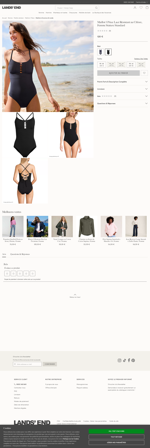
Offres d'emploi (51, 388)
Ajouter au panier (118, 73)
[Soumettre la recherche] (96, 7)
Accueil (4, 18)
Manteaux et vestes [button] (60, 13)
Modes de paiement (21, 401)
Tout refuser (116, 437)
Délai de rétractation (21, 405)
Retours (16, 398)
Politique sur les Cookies (71, 439)
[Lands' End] (11, 7)
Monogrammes (82, 384)
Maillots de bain (19, 18)
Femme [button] (41, 13)
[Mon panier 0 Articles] (147, 7)
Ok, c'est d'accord (116, 431)
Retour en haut (75, 297)
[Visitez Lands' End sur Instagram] (119, 360)
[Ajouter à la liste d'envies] (144, 73)
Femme (10, 18)
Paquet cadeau (82, 388)
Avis (4, 254)
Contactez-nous (19, 388)
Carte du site (113, 421)
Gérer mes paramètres (116, 442)
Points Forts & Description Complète (112, 81)
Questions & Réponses (106, 103)
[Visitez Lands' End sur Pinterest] (132, 360)
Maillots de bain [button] (84, 13)
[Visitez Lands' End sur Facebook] (128, 360)
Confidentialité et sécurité (72, 421)
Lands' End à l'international (66, 424)
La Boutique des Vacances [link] (101, 13)
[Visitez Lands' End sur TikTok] (124, 360)
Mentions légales (20, 408)
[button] (7, 273)
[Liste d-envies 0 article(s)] (141, 7)
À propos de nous (51, 384)
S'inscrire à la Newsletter (22, 357)
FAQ (15, 391)
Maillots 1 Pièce (29, 18)
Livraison (101, 89)
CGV (58, 421)
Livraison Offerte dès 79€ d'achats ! (75, 2)
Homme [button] (49, 13)
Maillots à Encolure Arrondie (44, 18)
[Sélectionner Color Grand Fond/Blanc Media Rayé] (100, 52)
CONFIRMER (50, 364)
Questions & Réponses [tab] (20, 254)
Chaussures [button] (73, 13)
